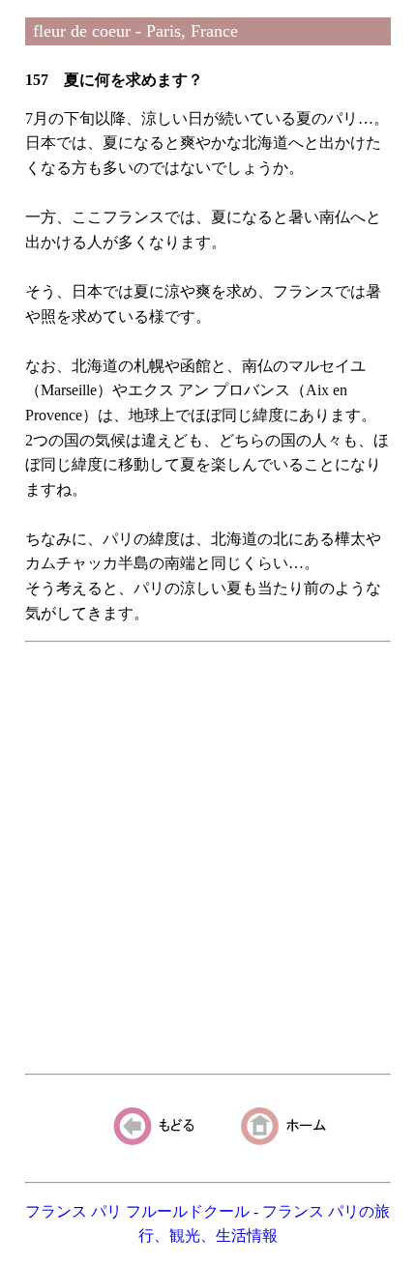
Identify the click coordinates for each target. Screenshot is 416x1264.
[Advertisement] (208, 858)
